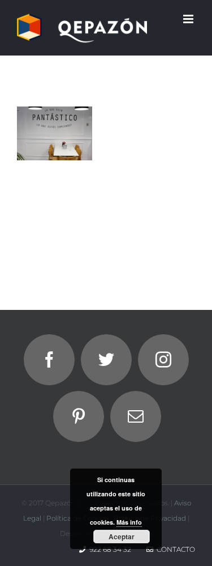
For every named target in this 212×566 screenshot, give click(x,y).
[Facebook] (49, 359)
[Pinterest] (78, 416)
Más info (129, 522)
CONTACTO (174, 549)
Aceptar (122, 536)
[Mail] (135, 416)
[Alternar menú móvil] (189, 19)
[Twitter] (106, 359)
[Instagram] (163, 359)
